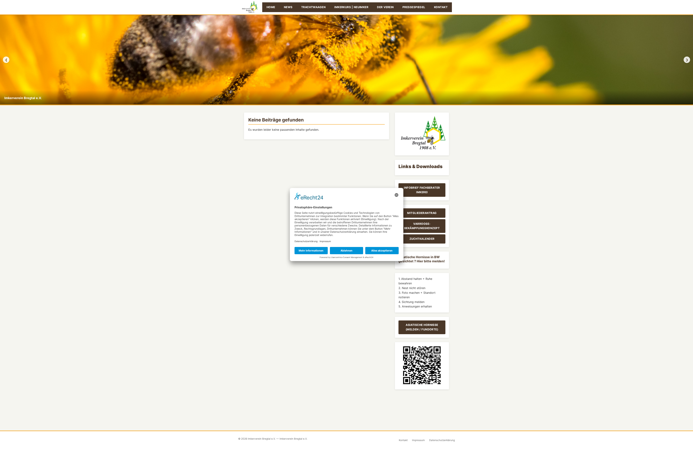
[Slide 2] (348, 19)
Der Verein (385, 7)
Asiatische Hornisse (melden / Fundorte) (422, 327)
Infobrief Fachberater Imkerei (422, 190)
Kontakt (441, 7)
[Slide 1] (345, 19)
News (288, 7)
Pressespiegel (413, 7)
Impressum (418, 440)
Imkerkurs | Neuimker (351, 7)
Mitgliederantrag (422, 213)
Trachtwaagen (313, 7)
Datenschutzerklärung (442, 440)
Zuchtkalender (422, 238)
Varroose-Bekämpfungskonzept (422, 226)
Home (271, 7)
